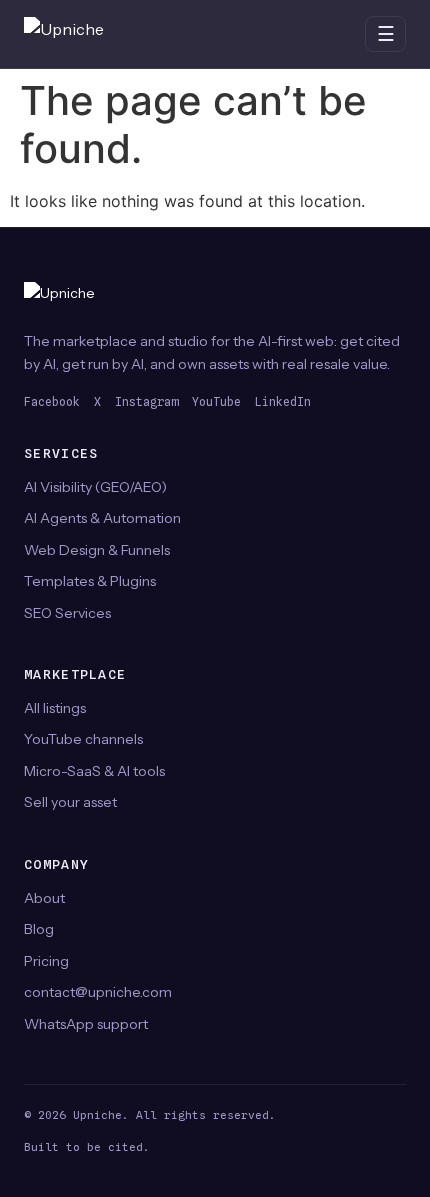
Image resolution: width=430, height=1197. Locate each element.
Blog (39, 929)
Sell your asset (70, 802)
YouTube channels (83, 739)
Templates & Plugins (90, 581)
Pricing (46, 961)
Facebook (52, 402)
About (44, 898)
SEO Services (67, 613)
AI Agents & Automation (102, 518)
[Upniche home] (84, 34)
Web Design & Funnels (97, 550)
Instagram (146, 402)
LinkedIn (283, 402)
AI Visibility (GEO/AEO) (95, 487)
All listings (55, 708)
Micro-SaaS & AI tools (94, 771)
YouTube (216, 402)
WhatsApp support (86, 1024)
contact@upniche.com (98, 992)
